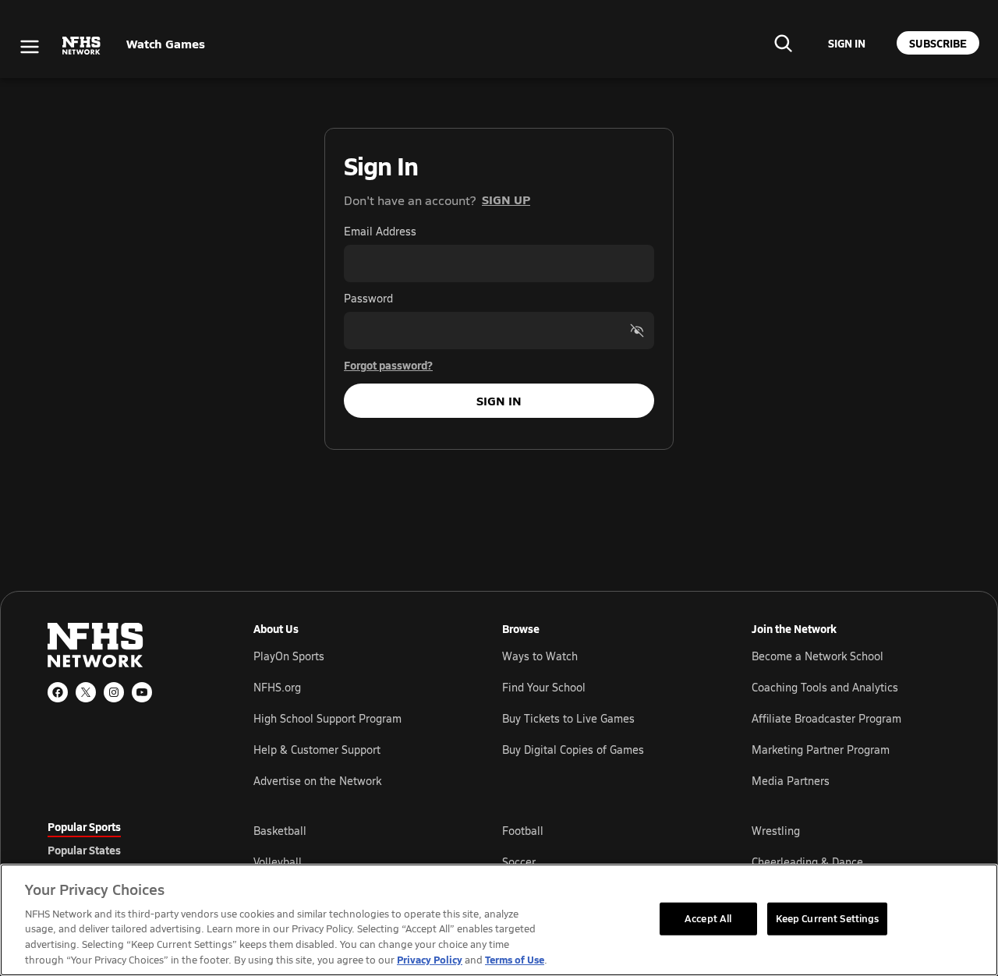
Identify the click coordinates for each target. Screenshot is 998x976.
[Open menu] (30, 47)
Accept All (708, 918)
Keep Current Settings (827, 918)
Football (522, 830)
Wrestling (776, 830)
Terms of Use (514, 959)
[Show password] (637, 330)
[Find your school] (783, 43)
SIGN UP (506, 199)
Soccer (519, 861)
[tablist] (125, 850)
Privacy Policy (429, 959)
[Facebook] (58, 692)
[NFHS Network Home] (81, 46)
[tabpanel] (601, 861)
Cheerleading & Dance (807, 861)
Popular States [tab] (84, 849)
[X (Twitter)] (86, 692)
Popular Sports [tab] (84, 826)
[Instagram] (114, 692)
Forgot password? (388, 365)
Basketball (279, 830)
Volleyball (277, 861)
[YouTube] (142, 692)
